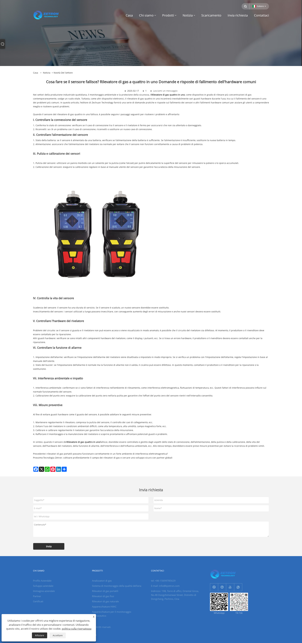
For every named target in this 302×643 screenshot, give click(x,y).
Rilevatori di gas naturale (105, 601)
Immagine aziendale (44, 591)
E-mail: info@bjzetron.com (165, 585)
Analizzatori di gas (102, 580)
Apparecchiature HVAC (104, 606)
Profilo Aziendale (42, 580)
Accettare (58, 635)
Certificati (38, 601)
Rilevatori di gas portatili (105, 591)
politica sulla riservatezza (76, 628)
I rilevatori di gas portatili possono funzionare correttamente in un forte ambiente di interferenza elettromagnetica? (107, 453)
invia (49, 546)
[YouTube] (230, 587)
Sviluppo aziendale (43, 585)
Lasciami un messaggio (165, 90)
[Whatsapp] (238, 587)
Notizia (46, 72)
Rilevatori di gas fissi (103, 596)
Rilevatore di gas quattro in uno (168, 94)
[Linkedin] (222, 587)
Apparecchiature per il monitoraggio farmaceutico (111, 613)
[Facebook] (214, 587)
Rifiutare (39, 635)
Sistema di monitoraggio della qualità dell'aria (116, 585)
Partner (37, 596)
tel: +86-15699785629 (163, 580)
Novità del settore (63, 72)
